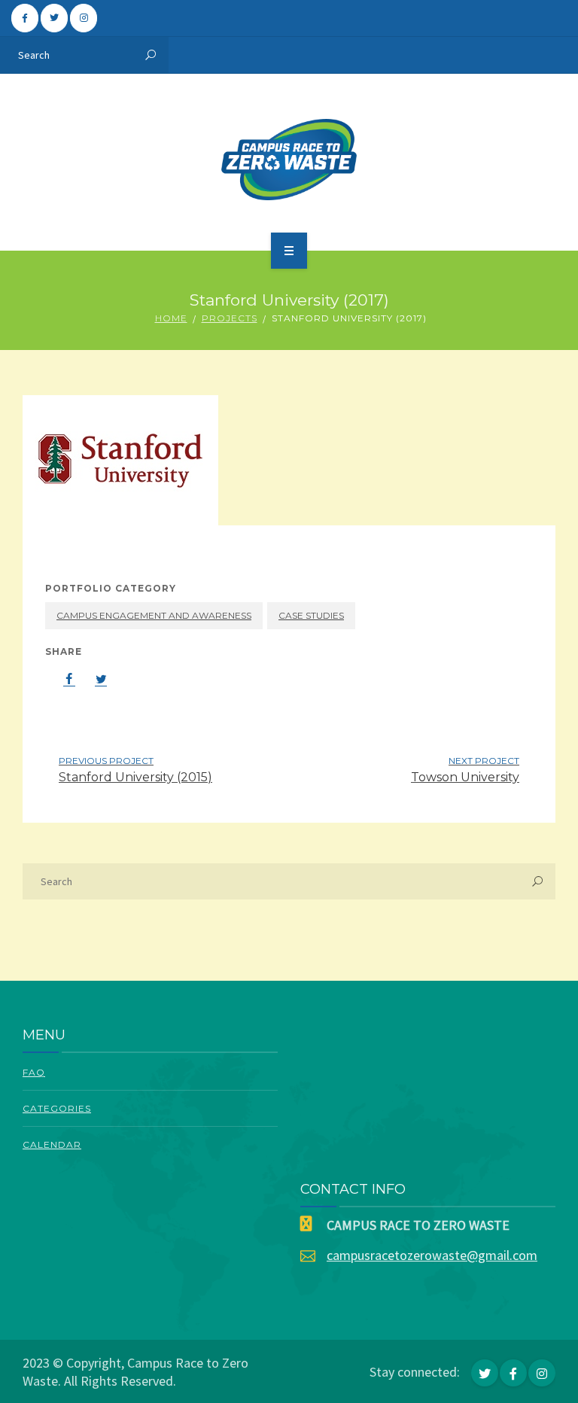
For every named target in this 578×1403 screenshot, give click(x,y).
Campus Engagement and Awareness (153, 615)
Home (171, 318)
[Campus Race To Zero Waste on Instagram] (83, 18)
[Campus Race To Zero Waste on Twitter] (54, 18)
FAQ (34, 1072)
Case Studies (311, 615)
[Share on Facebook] (61, 678)
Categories (57, 1108)
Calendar (52, 1144)
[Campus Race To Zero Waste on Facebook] (24, 18)
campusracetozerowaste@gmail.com (432, 1255)
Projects (229, 318)
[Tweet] (93, 678)
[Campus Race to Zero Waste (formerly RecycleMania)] (289, 159)
